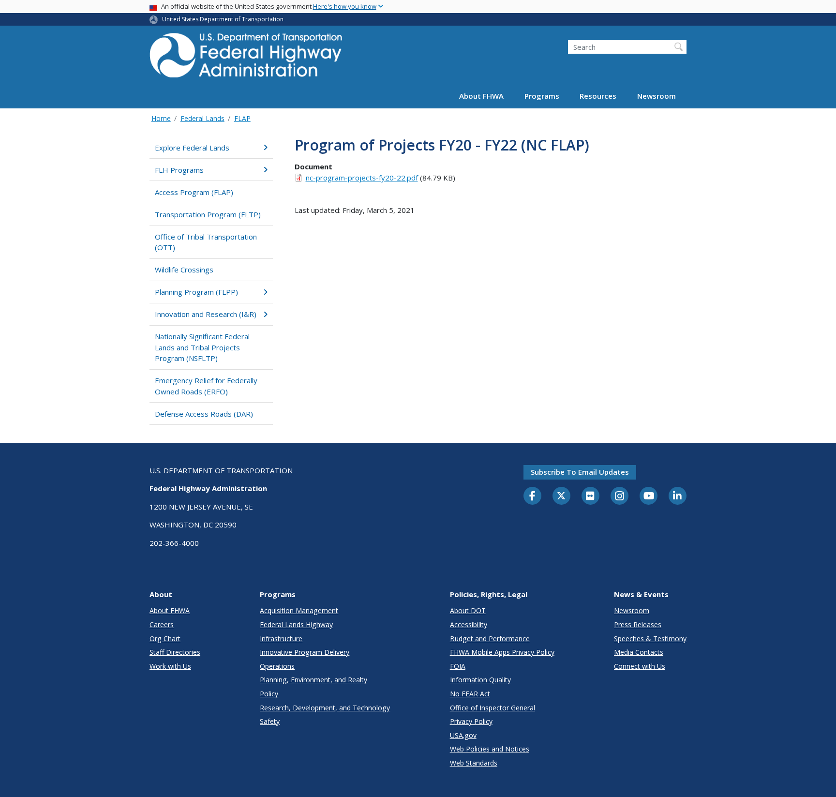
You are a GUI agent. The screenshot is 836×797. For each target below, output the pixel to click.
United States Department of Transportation (223, 19)
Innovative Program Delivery (304, 652)
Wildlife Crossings (184, 269)
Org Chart (164, 638)
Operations (277, 666)
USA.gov (463, 735)
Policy (269, 693)
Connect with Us (639, 666)
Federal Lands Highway (296, 624)
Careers (161, 624)
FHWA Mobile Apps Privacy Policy (502, 652)
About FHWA (481, 96)
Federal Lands (202, 118)
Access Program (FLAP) (194, 192)
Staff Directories (174, 652)
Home (161, 118)
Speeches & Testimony (650, 638)
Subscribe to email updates (580, 472)
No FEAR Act (470, 693)
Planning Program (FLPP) (196, 292)
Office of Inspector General (492, 707)
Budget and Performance (490, 638)
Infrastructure (281, 638)
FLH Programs (179, 170)
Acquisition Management (299, 610)
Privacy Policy (471, 721)
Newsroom (656, 96)
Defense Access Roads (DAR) (204, 414)
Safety (270, 721)
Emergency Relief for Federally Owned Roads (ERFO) (206, 386)
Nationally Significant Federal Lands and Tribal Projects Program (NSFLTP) (202, 347)
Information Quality (480, 679)
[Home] (246, 58)
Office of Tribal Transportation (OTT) (206, 242)
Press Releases (637, 624)
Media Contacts (638, 652)
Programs (541, 96)
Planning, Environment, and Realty (313, 679)
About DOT (468, 610)
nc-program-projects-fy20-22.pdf (362, 177)
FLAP (242, 118)
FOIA (457, 666)
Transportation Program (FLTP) (208, 214)
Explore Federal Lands (192, 147)
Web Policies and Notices (489, 748)
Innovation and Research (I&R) (205, 314)
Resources (598, 96)
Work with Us (170, 666)
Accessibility (468, 624)
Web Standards (473, 762)
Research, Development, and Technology (325, 707)
